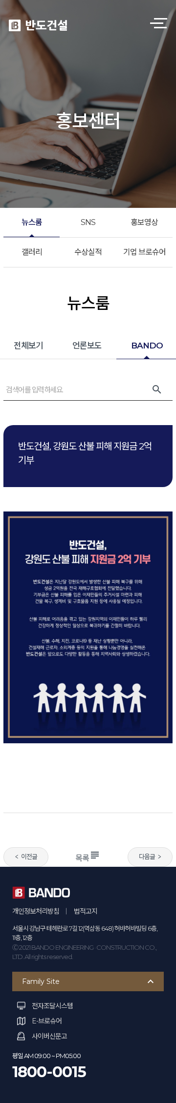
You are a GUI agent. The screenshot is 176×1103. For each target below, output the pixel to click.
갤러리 (32, 252)
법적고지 (85, 911)
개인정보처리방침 (35, 911)
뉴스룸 (32, 222)
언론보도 (87, 345)
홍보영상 (144, 222)
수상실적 (88, 252)
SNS (88, 222)
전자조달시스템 (52, 1005)
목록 (88, 858)
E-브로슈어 (47, 1021)
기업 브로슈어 (144, 252)
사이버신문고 (49, 1036)
